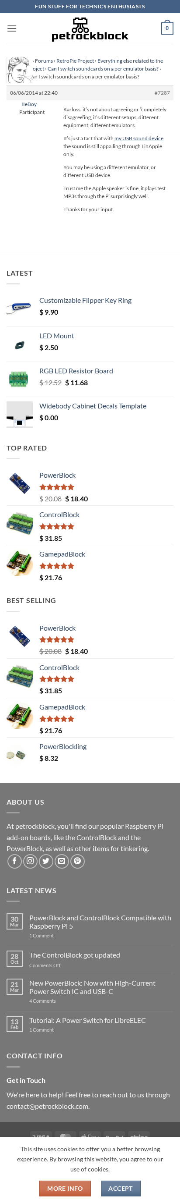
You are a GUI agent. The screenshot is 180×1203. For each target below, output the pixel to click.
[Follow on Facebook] (14, 861)
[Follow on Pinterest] (77, 861)
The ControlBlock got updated (74, 955)
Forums (44, 60)
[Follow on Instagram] (30, 861)
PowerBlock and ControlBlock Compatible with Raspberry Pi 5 (100, 921)
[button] (12, 28)
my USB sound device (138, 138)
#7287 (162, 92)
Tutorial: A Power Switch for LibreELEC (87, 1020)
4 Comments (55, 1001)
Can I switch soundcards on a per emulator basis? (103, 68)
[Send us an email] (62, 861)
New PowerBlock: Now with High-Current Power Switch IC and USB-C (92, 987)
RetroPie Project (75, 60)
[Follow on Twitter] (46, 861)
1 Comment (55, 935)
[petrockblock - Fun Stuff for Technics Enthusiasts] (90, 28)
